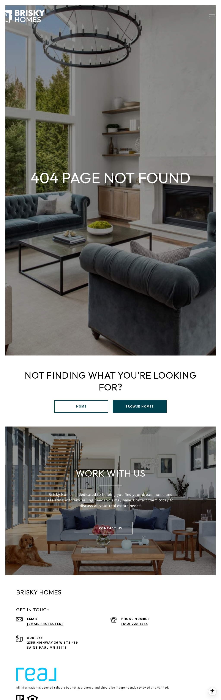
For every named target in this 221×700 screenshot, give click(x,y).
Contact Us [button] (110, 528)
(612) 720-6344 (134, 624)
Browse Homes (140, 406)
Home (81, 406)
